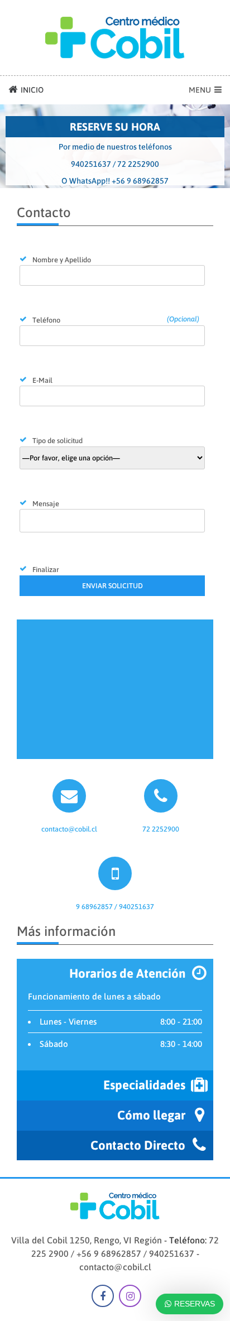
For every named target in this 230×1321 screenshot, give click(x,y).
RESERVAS (193, 1303)
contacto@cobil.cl (115, 1267)
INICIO (31, 89)
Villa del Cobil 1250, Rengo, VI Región (86, 1240)
